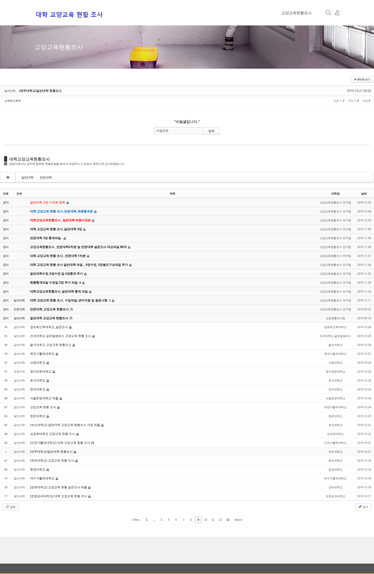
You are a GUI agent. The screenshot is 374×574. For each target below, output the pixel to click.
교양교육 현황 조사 (43, 407)
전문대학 (46, 177)
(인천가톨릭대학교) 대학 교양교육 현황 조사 (60, 442)
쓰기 (365, 507)
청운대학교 (38, 416)
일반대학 (27, 177)
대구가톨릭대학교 (42, 478)
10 (205, 520)
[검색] (328, 13)
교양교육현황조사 (296, 12)
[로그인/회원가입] (337, 13)
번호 (6, 193)
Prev (136, 520)
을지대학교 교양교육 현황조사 (51, 345)
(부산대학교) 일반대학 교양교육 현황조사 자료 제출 (65, 425)
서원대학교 (38, 362)
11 (212, 520)
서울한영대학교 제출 (44, 398)
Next (238, 520)
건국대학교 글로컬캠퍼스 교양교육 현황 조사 (61, 336)
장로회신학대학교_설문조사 (49, 327)
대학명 (335, 193)
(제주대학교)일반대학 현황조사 (40, 91)
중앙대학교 (38, 469)
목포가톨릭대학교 (42, 353)
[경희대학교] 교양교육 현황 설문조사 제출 (59, 487)
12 (220, 520)
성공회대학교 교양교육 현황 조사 (53, 434)
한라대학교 (38, 389)
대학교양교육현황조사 (29, 159)
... (154, 520)
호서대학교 (38, 380)
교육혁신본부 (12, 100)
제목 (172, 193)
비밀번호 (162, 130)
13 (227, 520)
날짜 (364, 193)
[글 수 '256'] (9, 177)
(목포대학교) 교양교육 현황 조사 (52, 460)
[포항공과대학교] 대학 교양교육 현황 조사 (59, 496)
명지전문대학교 (41, 371)
